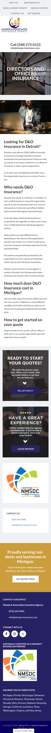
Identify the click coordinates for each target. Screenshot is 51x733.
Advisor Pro (24, 725)
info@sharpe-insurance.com (24, 48)
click (6, 334)
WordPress (22, 728)
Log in (30, 728)
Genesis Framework (39, 725)
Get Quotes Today (25, 579)
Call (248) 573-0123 (25, 44)
